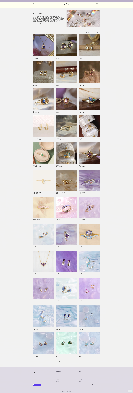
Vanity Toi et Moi (58, 138)
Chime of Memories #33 (82, 192)
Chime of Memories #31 (59, 219)
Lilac (79, 165)
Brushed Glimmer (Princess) (60, 192)
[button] (34, 4)
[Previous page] (57, 361)
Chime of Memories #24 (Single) (84, 273)
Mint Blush (57, 165)
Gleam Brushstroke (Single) (37, 138)
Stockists (80, 379)
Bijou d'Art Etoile (35, 111)
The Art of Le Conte (59, 375)
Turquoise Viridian (82, 111)
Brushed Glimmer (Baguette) (37, 192)
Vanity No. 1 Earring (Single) (37, 84)
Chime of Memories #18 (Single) (84, 327)
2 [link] (62, 361)
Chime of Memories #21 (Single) (84, 300)
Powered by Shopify (69, 391)
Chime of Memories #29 (36, 246)
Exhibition (57, 379)
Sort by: (84, 32)
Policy (80, 377)
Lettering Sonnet (81, 138)
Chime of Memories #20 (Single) (38, 327)
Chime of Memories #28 (59, 246)
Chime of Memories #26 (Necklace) (38, 273)
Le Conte (64, 391)
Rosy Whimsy (81, 84)
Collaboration (58, 381)
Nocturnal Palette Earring (60, 84)
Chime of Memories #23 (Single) (38, 300)
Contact (80, 375)
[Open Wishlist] (97, 4)
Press (57, 377)
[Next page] (76, 361)
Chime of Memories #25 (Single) (61, 273)
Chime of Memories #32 (36, 219)
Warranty (80, 381)
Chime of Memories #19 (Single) (61, 327)
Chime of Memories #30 (82, 219)
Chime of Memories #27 (82, 246)
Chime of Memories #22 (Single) (61, 300)
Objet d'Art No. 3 (58, 111)
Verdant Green (35, 165)
